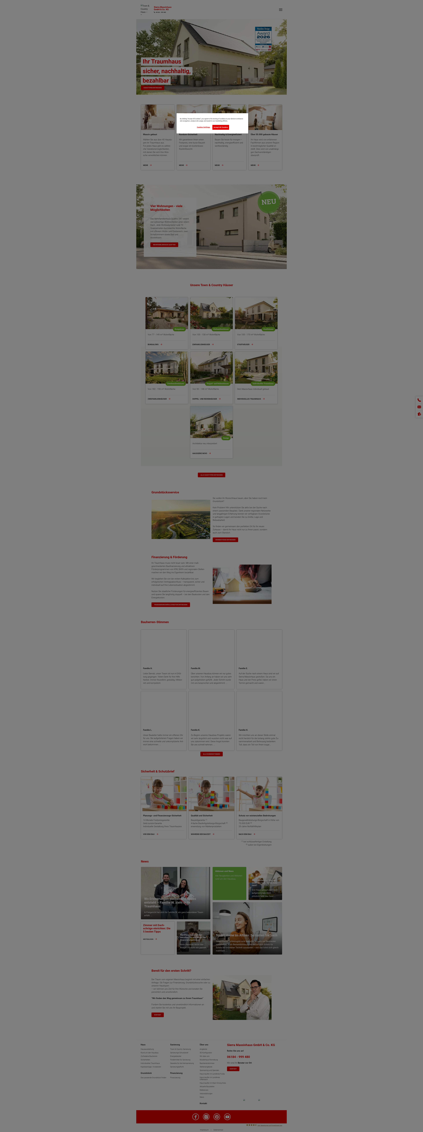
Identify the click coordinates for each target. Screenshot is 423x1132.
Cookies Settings (203, 127)
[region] (212, 123)
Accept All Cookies (221, 127)
